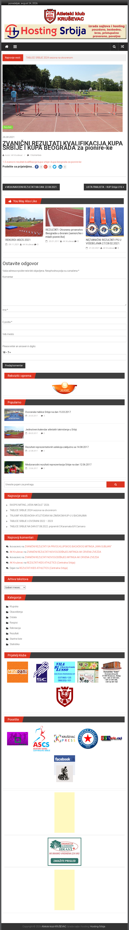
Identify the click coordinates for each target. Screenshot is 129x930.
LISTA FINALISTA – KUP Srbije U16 (104, 187)
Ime (5, 310)
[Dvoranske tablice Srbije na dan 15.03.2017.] (14, 414)
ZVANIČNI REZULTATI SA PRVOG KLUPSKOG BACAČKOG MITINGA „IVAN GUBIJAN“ (68, 546)
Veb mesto (8, 334)
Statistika (14, 644)
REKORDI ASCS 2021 (18, 239)
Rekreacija (15, 628)
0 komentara (35, 155)
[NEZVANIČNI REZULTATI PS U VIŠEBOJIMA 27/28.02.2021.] (105, 222)
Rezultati (8, 127)
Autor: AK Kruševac (13, 155)
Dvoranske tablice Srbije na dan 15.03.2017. (48, 412)
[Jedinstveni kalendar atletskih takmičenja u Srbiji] (14, 432)
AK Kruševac (28, 244)
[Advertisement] (64, 812)
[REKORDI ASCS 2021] (24, 222)
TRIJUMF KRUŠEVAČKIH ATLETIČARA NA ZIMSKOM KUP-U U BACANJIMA (48, 515)
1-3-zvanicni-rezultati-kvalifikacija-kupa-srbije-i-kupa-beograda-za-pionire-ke (42, 162)
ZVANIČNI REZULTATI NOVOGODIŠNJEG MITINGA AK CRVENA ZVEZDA (64, 552)
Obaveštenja (16, 612)
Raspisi (14, 622)
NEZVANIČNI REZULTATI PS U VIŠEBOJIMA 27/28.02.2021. (103, 241)
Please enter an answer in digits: (19, 346)
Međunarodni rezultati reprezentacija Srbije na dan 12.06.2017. (58, 464)
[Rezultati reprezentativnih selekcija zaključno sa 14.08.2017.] (14, 449)
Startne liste (16, 638)
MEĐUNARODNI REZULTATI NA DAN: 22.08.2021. (32, 187)
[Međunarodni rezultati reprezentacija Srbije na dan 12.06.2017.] (14, 467)
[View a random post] (122, 46)
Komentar (8, 277)
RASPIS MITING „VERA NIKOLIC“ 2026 (29, 505)
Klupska (14, 606)
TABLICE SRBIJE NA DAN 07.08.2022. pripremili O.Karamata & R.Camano (47, 526)
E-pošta (7, 322)
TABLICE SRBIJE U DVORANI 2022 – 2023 (31, 521)
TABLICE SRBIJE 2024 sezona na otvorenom (49, 57)
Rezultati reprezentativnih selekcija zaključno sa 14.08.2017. (57, 447)
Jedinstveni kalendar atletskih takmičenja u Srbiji (51, 429)
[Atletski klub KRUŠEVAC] (64, 16)
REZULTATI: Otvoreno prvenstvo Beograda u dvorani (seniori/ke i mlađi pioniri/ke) (64, 233)
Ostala (13, 617)
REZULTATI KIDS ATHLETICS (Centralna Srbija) (51, 562)
